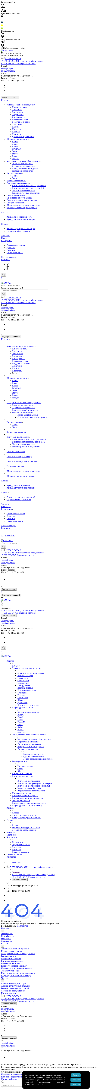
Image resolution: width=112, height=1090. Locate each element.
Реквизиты (6, 938)
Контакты (5, 259)
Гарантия (11, 250)
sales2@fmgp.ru (8, 71)
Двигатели (17, 134)
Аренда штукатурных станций (21, 219)
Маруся (15, 158)
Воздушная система (21, 122)
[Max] (7, 269)
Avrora (15, 141)
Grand (14, 144)
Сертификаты (7, 936)
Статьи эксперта (8, 257)
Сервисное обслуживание (19, 231)
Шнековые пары (19, 107)
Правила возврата (15, 252)
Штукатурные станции (18, 139)
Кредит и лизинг (9, 993)
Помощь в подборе (10, 97)
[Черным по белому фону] (2, 16)
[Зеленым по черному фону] (2, 28)
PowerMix (16, 149)
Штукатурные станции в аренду (22, 207)
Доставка (11, 247)
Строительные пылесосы (23, 166)
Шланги (16, 132)
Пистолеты (17, 129)
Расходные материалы (22, 171)
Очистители (17, 112)
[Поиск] (3, 275)
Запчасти (5, 235)
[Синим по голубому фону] (2, 22)
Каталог (5, 100)
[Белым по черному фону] (2, 19)
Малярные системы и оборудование (24, 161)
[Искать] (3, 294)
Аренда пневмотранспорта (19, 217)
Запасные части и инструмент (21, 105)
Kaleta (15, 146)
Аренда (4, 212)
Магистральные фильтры (23, 190)
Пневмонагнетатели (16, 195)
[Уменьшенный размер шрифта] (2, 5)
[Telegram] (7, 264)
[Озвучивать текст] (3, 42)
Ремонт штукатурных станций (21, 228)
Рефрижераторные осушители (26, 193)
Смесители (17, 109)
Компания (6, 928)
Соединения (17, 114)
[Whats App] (8, 267)
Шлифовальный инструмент (25, 168)
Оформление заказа (16, 245)
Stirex (14, 151)
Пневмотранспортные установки (22, 200)
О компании (7, 933)
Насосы (15, 127)
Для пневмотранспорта (23, 136)
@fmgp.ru (9, 68)
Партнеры (6, 238)
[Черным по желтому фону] (2, 25)
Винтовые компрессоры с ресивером (29, 185)
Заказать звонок (9, 589)
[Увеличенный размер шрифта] (3, 11)
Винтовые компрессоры (18, 183)
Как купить (6, 240)
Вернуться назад (8, 926)
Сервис (4, 224)
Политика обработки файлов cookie (17, 1077)
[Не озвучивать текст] (2, 46)
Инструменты (18, 117)
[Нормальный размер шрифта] (3, 7)
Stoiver (15, 154)
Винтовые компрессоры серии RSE (28, 188)
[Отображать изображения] (2, 34)
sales (3, 68)
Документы (6, 941)
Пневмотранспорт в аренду (19, 198)
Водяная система (20, 119)
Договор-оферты (9, 1079)
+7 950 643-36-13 (13, 58)
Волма (15, 156)
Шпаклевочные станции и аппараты (24, 205)
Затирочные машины (16, 180)
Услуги (4, 978)
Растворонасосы (14, 173)
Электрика (17, 124)
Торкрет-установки (15, 203)
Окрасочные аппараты (22, 163)
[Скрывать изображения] (2, 37)
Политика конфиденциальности (16, 1074)
